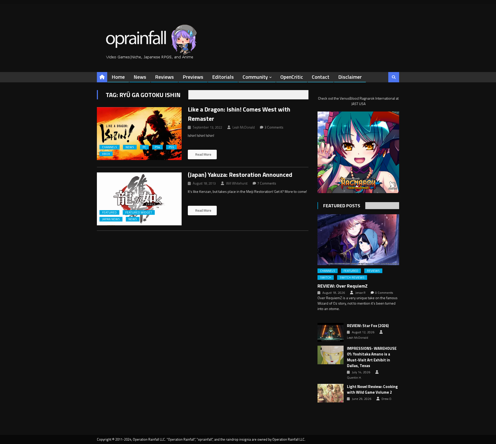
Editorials (223, 77)
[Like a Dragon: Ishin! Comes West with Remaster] (139, 133)
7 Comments (266, 183)
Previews (193, 77)
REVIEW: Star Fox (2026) (368, 326)
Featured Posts (341, 205)
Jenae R (360, 292)
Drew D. (387, 399)
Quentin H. (354, 377)
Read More (203, 154)
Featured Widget (138, 212)
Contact (320, 77)
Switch (325, 277)
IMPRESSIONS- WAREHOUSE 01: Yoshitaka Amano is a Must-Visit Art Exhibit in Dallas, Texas (372, 357)
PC (144, 147)
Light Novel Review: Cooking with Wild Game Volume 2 (372, 389)
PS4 (157, 147)
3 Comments (274, 127)
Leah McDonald (244, 127)
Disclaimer (350, 77)
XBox (106, 154)
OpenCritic (291, 77)
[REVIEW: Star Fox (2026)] (330, 332)
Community (255, 77)
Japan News (111, 219)
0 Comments (384, 292)
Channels (109, 147)
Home (118, 77)
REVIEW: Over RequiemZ (342, 285)
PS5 (171, 147)
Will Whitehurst (236, 183)
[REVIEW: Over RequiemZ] (358, 239)
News (140, 77)
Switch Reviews (352, 277)
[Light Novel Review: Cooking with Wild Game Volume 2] (330, 393)
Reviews (164, 77)
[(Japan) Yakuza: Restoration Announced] (139, 198)
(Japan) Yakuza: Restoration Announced (240, 174)
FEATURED (109, 212)
